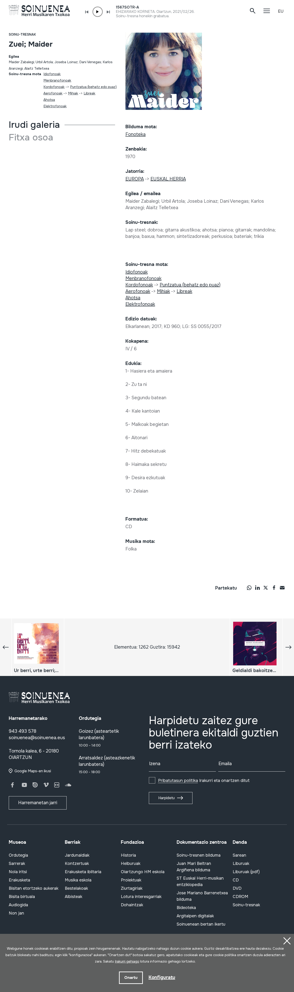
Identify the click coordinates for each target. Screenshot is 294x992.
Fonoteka (135, 134)
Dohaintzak (132, 904)
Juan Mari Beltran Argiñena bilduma (194, 866)
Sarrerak (17, 863)
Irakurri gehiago (127, 961)
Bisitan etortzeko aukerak (33, 888)
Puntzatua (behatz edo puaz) (93, 87)
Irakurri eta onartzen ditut (204, 780)
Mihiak (73, 93)
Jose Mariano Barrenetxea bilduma (202, 896)
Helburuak (130, 863)
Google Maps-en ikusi (32, 771)
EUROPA (134, 179)
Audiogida (18, 904)
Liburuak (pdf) (246, 871)
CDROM (240, 896)
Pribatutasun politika (178, 780)
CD (236, 880)
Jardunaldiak (77, 855)
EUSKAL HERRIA (168, 179)
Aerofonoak (52, 93)
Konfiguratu (162, 977)
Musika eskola (78, 880)
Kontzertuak (77, 863)
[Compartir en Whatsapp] (249, 587)
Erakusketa (19, 880)
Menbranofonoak (57, 80)
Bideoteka (186, 907)
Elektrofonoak (55, 106)
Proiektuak (131, 880)
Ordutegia (18, 855)
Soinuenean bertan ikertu (201, 924)
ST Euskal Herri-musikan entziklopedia (200, 881)
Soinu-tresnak (22, 34)
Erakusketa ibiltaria (83, 871)
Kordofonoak (54, 87)
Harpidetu (166, 797)
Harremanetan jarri (37, 803)
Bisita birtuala (22, 896)
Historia (128, 855)
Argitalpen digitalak (195, 915)
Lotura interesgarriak (141, 896)
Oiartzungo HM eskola (142, 871)
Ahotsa (49, 99)
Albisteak (73, 896)
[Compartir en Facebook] (274, 587)
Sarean (239, 855)
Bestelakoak (76, 888)
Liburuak (241, 863)
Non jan (16, 913)
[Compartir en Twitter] (266, 587)
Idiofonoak (52, 74)
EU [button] (280, 11)
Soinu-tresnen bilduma (198, 855)
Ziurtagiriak (131, 888)
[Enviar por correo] (282, 587)
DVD (237, 888)
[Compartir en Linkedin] (257, 587)
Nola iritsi (18, 871)
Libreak (89, 93)
